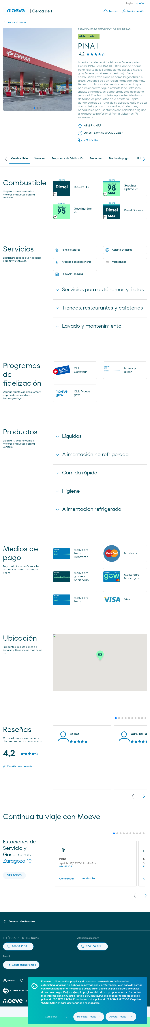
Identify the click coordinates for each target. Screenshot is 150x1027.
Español (139, 3)
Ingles (129, 3)
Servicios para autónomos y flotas (103, 289)
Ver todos (14, 875)
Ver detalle (88, 878)
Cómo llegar (66, 878)
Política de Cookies (87, 996)
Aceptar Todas (117, 1016)
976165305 (65, 866)
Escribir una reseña (20, 766)
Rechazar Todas (86, 1016)
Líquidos (72, 436)
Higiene (71, 491)
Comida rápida (79, 473)
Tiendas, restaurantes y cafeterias (102, 308)
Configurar (51, 1016)
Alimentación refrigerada (91, 509)
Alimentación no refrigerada (95, 454)
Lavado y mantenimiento (91, 326)
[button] (100, 657)
